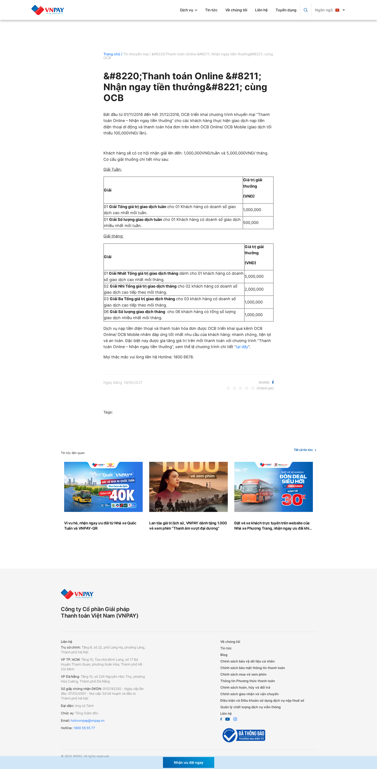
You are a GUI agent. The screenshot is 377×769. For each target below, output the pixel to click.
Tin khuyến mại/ (137, 54)
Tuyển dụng (286, 10)
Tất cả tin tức (303, 450)
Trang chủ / (112, 54)
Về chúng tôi (236, 10)
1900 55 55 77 (84, 728)
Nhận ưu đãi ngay (188, 762)
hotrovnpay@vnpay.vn (87, 720)
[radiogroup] (240, 387)
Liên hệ (261, 10)
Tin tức (211, 10)
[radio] (228, 387)
